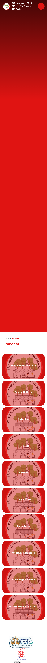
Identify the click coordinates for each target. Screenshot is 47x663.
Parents (15, 338)
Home (6, 338)
